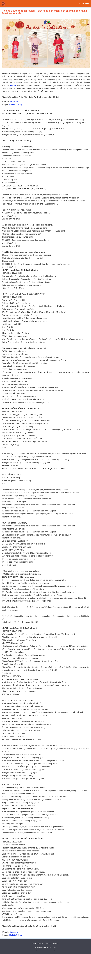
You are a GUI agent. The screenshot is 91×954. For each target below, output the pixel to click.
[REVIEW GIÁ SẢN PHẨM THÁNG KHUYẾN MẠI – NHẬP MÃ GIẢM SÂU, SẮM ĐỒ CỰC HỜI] (4, 3)
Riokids (13, 85)
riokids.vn (14, 102)
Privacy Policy (37, 943)
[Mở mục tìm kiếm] (80, 3)
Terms (48, 943)
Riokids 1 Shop (15, 104)
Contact (56, 943)
